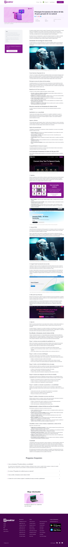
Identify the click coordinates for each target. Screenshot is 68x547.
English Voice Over (22, 523)
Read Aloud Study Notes (43, 521)
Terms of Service (5, 531)
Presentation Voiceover (32, 532)
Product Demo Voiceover (33, 530)
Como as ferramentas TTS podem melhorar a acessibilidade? (20, 464)
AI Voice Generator (22, 534)
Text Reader (41, 534)
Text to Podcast (42, 530)
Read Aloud (31, 536)
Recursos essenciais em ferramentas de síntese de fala (13, 34)
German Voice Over (22, 530)
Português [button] (46, 2)
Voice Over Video (32, 528)
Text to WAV (41, 528)
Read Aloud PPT (42, 523)
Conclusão (7, 41)
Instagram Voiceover (32, 525)
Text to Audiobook (42, 532)
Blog (40, 2)
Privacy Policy (5, 529)
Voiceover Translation (32, 534)
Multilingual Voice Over (22, 521)
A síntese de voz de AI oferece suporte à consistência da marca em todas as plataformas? (26, 478)
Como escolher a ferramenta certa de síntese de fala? (19, 474)
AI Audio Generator (22, 536)
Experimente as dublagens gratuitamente (54, 194)
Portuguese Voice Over (22, 525)
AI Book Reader (42, 525)
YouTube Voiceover (32, 523)
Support (4, 525)
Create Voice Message (43, 536)
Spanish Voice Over (22, 532)
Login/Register (52, 2)
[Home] (8, 2)
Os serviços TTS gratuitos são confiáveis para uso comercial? (21, 471)
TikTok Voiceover (32, 521)
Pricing (37, 2)
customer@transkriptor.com (54, 521)
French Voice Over (22, 528)
